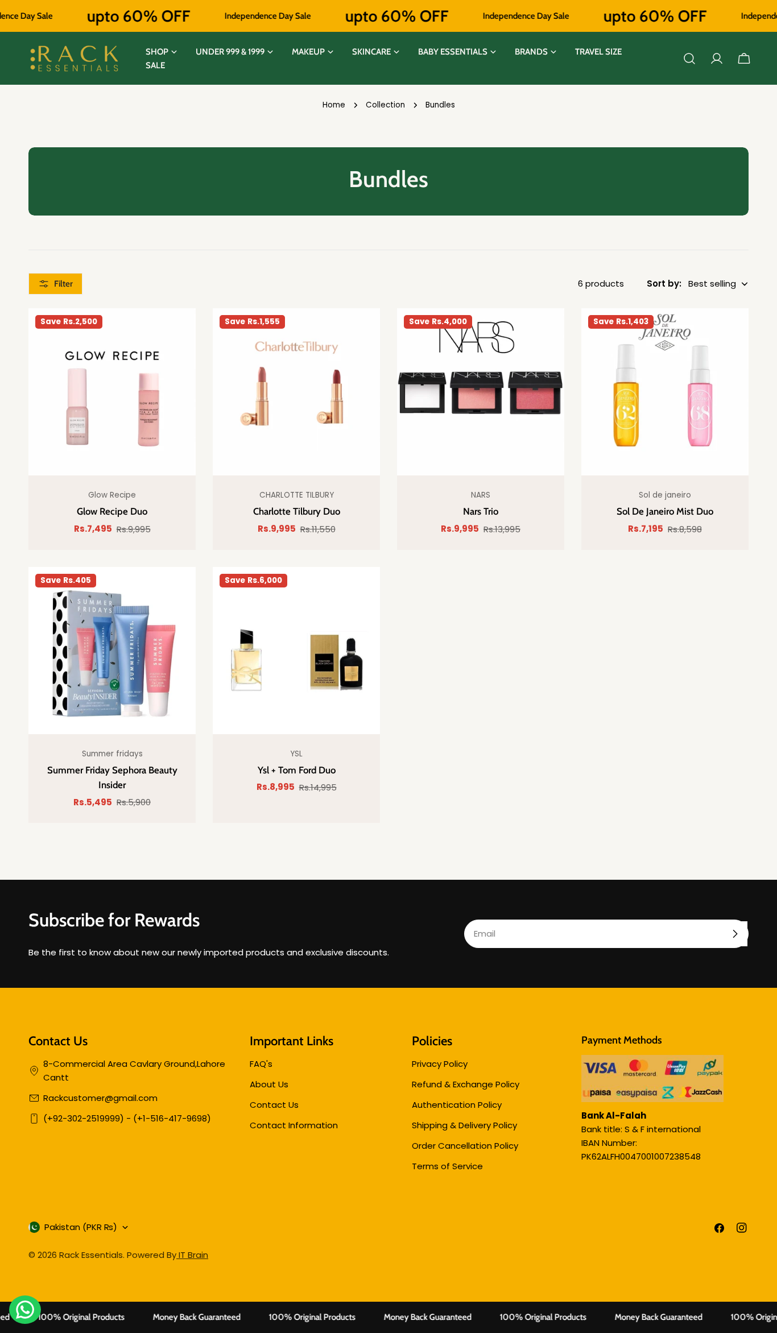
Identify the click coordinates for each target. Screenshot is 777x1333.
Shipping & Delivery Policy (464, 1125)
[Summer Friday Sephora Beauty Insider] (112, 650)
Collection (385, 105)
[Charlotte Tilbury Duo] (296, 391)
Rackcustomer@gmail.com (100, 1098)
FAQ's (261, 1064)
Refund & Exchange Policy (465, 1084)
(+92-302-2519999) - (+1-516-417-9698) (127, 1118)
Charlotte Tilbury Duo (296, 511)
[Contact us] (25, 1309)
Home (334, 105)
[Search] (689, 58)
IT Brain (192, 1255)
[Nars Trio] (480, 391)
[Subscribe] (734, 933)
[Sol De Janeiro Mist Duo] (665, 391)
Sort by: (664, 283)
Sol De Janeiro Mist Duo (665, 511)
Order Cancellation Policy (465, 1146)
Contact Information (294, 1125)
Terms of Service (447, 1166)
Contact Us (274, 1105)
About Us (269, 1084)
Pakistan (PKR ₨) (80, 1227)
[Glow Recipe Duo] (112, 391)
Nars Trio (480, 511)
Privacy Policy (440, 1064)
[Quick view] (178, 334)
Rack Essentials (91, 1255)
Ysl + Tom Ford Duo (297, 770)
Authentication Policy (457, 1105)
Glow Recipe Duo (112, 511)
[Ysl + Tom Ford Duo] (296, 650)
